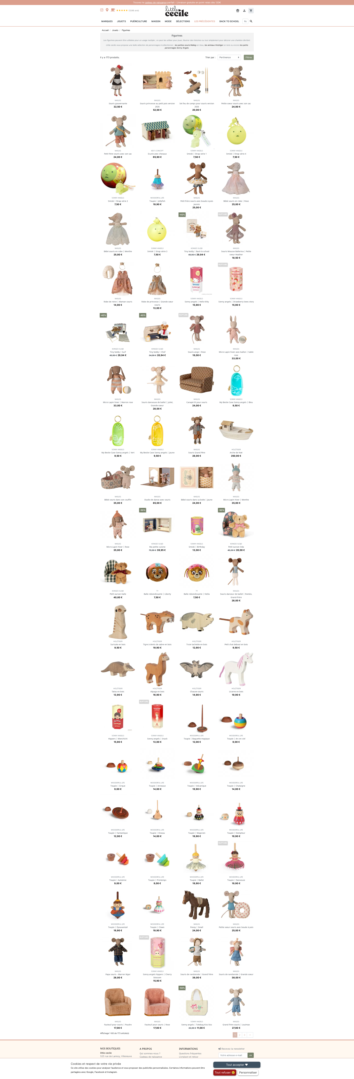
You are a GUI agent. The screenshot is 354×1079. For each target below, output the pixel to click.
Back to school (229, 21)
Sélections (183, 21)
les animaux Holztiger (214, 45)
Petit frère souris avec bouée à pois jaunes (196, 201)
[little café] (113, 10)
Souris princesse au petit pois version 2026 (157, 103)
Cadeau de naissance (151, 1056)
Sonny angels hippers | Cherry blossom (157, 974)
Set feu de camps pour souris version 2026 (196, 103)
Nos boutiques (110, 1048)
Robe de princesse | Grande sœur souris (157, 301)
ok (250, 1055)
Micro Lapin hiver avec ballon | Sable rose (236, 352)
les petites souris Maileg (185, 45)
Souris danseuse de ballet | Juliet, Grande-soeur (157, 402)
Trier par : (210, 57)
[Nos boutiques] (108, 10)
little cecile (106, 1052)
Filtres (249, 57)
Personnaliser (248, 1072)
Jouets (121, 21)
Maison (155, 21)
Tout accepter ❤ (237, 1064)
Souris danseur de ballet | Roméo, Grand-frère (236, 594)
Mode (168, 21)
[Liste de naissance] (237, 10)
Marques (107, 21)
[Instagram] (102, 10)
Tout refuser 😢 (225, 1072)
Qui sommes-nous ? (150, 1053)
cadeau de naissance (156, 2)
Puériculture (138, 21)
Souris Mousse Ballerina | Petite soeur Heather (236, 251)
